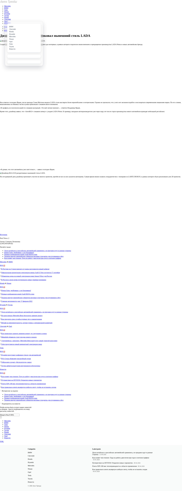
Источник (3, 235)
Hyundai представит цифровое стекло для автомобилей (21, 355)
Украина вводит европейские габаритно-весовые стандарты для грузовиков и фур (33, 256)
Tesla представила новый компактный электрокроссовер (21, 344)
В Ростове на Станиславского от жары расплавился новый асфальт (25, 269)
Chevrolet (7, 19)
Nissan (6, 12)
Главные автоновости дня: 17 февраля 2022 (16, 301)
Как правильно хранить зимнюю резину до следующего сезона (24, 333)
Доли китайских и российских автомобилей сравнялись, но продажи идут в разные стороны (37, 251)
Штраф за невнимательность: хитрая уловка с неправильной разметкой (26, 323)
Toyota (6, 15)
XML (2, 441)
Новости (3, 369)
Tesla (6, 10)
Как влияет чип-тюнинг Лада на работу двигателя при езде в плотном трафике (32, 258)
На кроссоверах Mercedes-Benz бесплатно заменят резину (22, 316)
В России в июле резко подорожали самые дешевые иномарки (23, 280)
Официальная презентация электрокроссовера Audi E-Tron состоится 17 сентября (30, 272)
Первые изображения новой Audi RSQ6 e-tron (20, 254)
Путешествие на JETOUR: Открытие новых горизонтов (21, 380)
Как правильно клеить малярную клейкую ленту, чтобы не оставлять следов (28, 387)
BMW (6, 8)
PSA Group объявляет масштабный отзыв (16, 359)
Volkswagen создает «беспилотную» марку (16, 362)
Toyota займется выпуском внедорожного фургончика (20, 366)
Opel (5, 21)
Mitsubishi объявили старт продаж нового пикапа (19, 337)
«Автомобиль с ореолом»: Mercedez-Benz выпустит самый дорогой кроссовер (29, 341)
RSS (1, 265)
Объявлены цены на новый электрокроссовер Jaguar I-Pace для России (26, 276)
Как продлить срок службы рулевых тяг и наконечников (21, 319)
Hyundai (7, 14)
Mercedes (7, 6)
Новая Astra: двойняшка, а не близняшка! (19, 252)
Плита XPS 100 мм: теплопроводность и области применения (23, 384)
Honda (6, 17)
